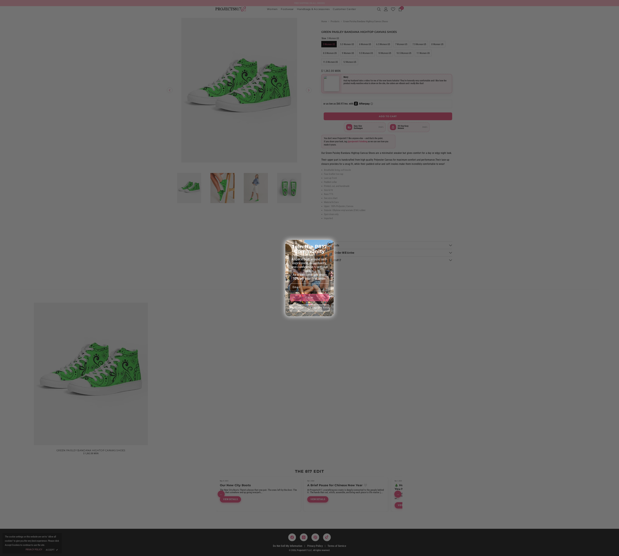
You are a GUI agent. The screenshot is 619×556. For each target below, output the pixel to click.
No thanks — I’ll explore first (309, 307)
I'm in (309, 297)
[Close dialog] (329, 244)
